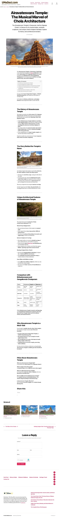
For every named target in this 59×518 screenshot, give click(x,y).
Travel (7, 6)
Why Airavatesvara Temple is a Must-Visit (26, 89)
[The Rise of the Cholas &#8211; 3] (29, 410)
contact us (23, 502)
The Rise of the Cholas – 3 (26, 415)
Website (18, 454)
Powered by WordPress (17, 515)
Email (31, 450)
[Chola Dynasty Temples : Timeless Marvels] (12, 410)
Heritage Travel (40, 3)
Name (18, 450)
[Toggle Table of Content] (40, 81)
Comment (19, 441)
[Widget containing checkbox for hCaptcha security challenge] (23, 460)
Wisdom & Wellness (44, 2)
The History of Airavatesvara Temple (25, 83)
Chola (31, 73)
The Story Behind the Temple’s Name (25, 84)
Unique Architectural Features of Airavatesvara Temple (29, 85)
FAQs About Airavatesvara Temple (25, 91)
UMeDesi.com (9, 515)
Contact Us (46, 3)
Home (4, 6)
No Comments (30, 34)
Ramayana (30, 243)
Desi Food (32, 2)
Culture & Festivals (33, 3)
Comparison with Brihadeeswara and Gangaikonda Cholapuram (28, 88)
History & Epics (37, 2)
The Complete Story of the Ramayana (39, 507)
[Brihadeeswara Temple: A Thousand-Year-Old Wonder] (47, 410)
